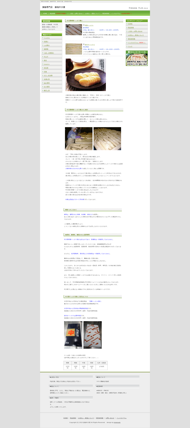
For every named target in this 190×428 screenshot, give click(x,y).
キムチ (46, 56)
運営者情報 (134, 8)
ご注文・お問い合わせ (76, 13)
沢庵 (45, 71)
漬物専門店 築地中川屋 (53, 7)
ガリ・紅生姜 (48, 75)
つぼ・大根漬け (49, 53)
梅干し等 (47, 90)
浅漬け (46, 41)
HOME (45, 13)
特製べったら (89, 25)
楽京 (45, 60)
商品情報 (58, 13)
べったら (47, 38)
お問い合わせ (144, 8)
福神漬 (46, 49)
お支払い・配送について (92, 13)
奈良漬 (46, 68)
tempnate (117, 422)
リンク (130, 46)
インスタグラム (121, 13)
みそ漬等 (47, 86)
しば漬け (47, 45)
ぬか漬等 (47, 83)
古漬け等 (47, 79)
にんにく (47, 64)
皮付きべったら (90, 44)
